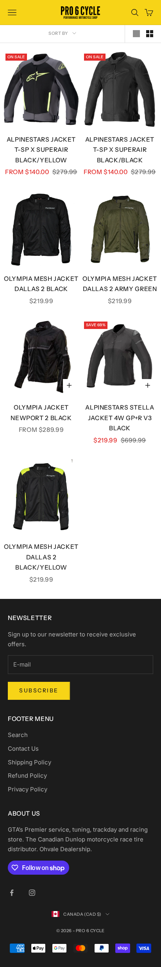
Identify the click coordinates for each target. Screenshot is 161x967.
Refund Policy (27, 775)
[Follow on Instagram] (32, 893)
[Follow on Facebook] (12, 893)
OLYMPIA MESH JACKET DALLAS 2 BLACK (41, 284)
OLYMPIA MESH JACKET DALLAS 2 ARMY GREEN (119, 284)
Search (18, 735)
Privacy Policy (27, 789)
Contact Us (23, 748)
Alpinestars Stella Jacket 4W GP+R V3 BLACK (119, 418)
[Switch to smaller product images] (149, 33)
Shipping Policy (29, 762)
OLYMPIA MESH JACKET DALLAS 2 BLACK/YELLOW (41, 557)
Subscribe (39, 690)
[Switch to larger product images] (136, 33)
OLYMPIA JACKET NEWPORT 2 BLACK (41, 413)
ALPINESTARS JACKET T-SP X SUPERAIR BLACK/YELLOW (41, 150)
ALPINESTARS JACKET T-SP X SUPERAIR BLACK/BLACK (119, 150)
